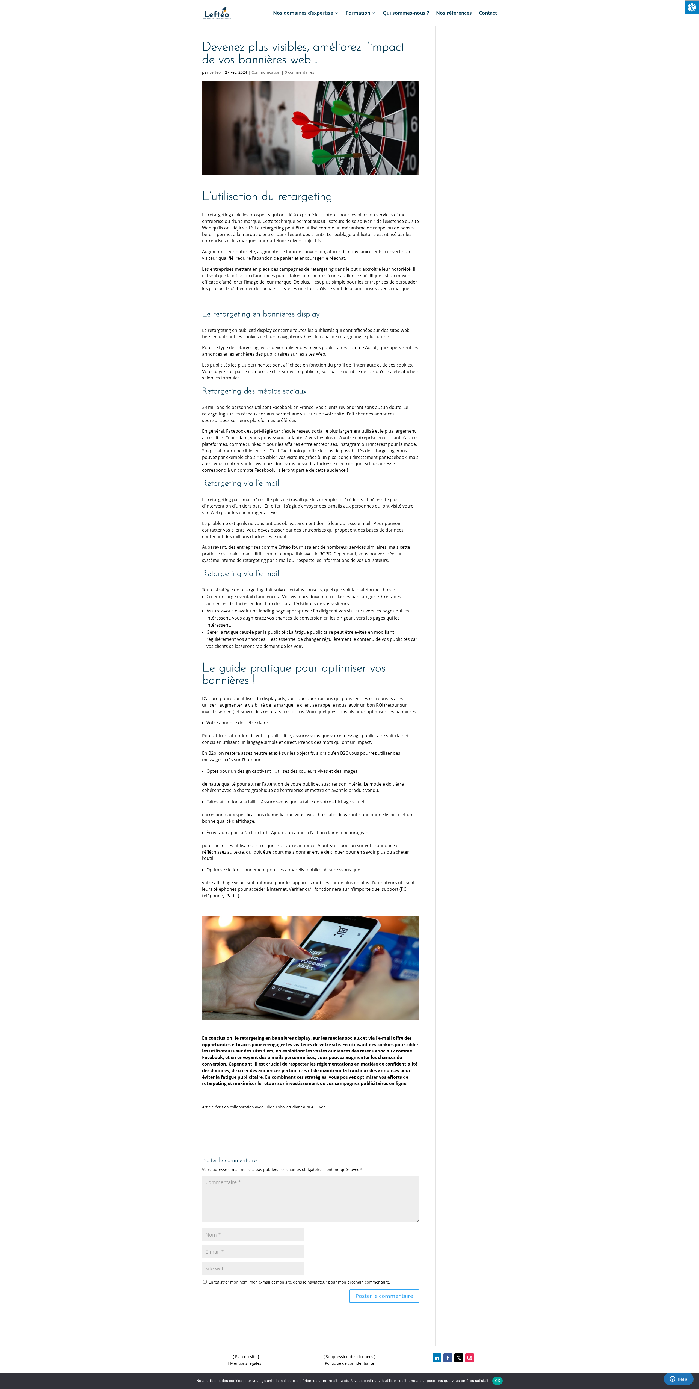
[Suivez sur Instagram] (469, 1357)
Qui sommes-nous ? (406, 13)
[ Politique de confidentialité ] (349, 1363)
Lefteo (215, 72)
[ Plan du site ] (246, 1356)
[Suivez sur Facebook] (447, 1357)
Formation (358, 13)
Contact (488, 13)
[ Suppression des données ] (349, 1356)
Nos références (454, 13)
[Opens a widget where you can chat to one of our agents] (679, 1379)
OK (497, 1380)
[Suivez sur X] (458, 1357)
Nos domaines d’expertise (303, 13)
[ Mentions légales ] (246, 1363)
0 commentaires (299, 72)
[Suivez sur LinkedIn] (437, 1357)
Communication (265, 72)
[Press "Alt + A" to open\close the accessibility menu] (692, 7)
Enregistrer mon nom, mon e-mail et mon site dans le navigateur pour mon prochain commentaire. (299, 1282)
